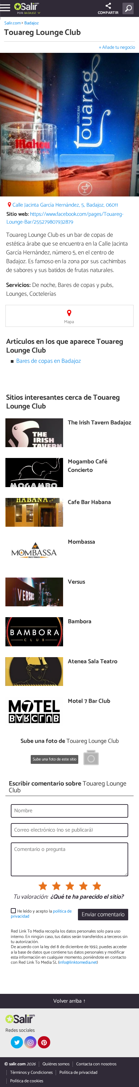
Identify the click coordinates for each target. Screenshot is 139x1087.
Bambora (79, 622)
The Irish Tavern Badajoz (99, 423)
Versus (76, 582)
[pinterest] (44, 1042)
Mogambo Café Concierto (87, 466)
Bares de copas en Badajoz (48, 361)
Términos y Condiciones (31, 1072)
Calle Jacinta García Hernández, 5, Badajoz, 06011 (65, 205)
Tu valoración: (30, 897)
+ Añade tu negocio (117, 47)
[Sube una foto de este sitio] (91, 758)
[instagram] (30, 1042)
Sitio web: (17, 214)
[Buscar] (129, 8)
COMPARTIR (108, 13)
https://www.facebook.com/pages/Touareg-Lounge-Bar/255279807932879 (64, 218)
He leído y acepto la (41, 914)
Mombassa (81, 542)
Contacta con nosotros (96, 1064)
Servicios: (18, 285)
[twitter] (17, 1042)
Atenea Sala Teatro (92, 662)
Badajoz (31, 23)
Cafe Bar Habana (89, 503)
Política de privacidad (78, 1072)
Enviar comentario (103, 915)
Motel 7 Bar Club (89, 701)
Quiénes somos (56, 1064)
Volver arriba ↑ (69, 1001)
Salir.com (12, 23)
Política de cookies (26, 1081)
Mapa (69, 322)
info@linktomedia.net (78, 962)
